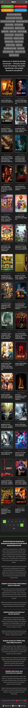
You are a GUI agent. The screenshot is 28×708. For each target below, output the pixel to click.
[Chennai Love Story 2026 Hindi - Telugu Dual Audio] (21, 233)
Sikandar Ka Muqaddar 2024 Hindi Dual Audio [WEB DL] (6, 511)
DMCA (16, 706)
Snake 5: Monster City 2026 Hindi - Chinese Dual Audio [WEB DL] (21, 306)
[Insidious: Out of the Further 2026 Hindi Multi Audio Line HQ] (21, 143)
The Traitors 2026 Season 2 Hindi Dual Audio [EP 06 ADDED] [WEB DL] (21, 336)
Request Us (7, 706)
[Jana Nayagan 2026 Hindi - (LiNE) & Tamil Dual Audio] (7, 173)
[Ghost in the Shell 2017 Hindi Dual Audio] (21, 439)
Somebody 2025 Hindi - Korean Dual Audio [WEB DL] (20, 130)
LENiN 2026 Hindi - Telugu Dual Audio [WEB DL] (20, 188)
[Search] (26, 2)
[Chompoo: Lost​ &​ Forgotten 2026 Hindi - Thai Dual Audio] (7, 320)
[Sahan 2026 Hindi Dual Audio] (7, 87)
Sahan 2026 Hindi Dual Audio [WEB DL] (7, 101)
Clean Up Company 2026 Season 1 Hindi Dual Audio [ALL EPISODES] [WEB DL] (6, 159)
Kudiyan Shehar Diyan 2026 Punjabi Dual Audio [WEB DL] (7, 396)
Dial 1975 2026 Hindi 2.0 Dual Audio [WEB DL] (21, 102)
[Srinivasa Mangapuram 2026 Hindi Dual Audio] (21, 381)
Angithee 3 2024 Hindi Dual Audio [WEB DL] (20, 510)
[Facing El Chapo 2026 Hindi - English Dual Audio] (7, 115)
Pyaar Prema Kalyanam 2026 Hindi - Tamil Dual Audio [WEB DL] (6, 219)
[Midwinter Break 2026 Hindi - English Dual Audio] (7, 411)
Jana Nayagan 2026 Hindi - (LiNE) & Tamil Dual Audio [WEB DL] (6, 189)
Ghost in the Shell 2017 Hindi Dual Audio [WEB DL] (20, 454)
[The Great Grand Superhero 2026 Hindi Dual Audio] (7, 291)
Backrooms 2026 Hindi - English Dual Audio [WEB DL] (20, 277)
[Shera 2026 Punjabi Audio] (7, 439)
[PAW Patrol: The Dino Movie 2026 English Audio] (7, 233)
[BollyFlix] (14, 2)
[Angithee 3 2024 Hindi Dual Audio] (21, 496)
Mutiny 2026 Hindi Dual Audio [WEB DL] (21, 425)
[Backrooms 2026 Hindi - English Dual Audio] (21, 262)
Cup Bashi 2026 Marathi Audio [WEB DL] (21, 218)
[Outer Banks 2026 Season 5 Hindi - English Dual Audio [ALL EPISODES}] (7, 350)
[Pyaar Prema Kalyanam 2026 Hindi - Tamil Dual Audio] (7, 203)
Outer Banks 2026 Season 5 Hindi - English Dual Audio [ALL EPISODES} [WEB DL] (7, 366)
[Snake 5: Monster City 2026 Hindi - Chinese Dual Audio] (21, 291)
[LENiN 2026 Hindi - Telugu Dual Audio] (21, 173)
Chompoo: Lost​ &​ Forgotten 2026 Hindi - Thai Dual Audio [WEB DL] (6, 336)
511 (14, 528)
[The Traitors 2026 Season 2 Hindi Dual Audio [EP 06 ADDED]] (21, 320)
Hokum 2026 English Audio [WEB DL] (21, 364)
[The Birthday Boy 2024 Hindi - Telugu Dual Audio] (21, 467)
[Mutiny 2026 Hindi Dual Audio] (21, 411)
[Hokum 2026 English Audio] (21, 350)
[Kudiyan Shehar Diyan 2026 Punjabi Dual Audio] (7, 381)
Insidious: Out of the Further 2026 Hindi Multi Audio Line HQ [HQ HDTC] (20, 159)
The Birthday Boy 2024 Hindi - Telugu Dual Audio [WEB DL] (21, 482)
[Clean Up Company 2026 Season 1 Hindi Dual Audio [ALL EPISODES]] (7, 143)
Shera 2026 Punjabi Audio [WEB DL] (6, 453)
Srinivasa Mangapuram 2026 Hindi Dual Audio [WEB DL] (20, 397)
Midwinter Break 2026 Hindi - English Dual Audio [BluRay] (7, 426)
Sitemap (22, 706)
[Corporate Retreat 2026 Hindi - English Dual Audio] (7, 467)
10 (17, 525)
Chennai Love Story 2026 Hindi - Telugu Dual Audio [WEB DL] (21, 247)
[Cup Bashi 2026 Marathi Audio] (21, 203)
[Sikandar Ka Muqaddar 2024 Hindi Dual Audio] (7, 496)
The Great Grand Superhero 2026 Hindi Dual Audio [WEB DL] (6, 306)
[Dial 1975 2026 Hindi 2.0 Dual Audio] (21, 87)
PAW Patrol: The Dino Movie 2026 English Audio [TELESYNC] (6, 248)
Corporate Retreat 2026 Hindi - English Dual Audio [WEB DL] (7, 482)
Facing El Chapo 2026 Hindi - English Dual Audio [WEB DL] (7, 130)
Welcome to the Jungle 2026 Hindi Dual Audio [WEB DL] (7, 277)
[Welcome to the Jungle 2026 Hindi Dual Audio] (7, 262)
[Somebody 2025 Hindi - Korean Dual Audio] (21, 115)
